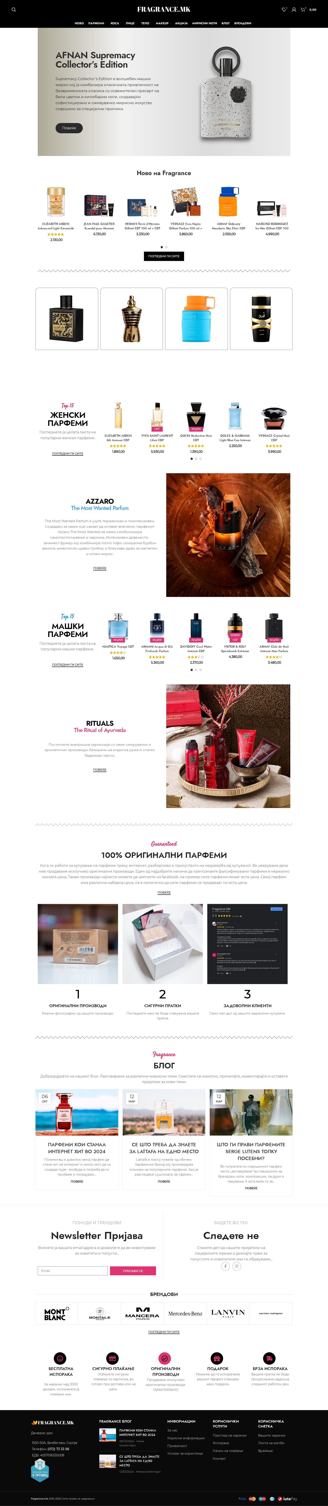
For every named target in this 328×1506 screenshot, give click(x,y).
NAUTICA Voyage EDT (118, 646)
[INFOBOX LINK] (78, 1002)
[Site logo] (164, 9)
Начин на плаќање (228, 1451)
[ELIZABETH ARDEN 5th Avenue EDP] (118, 415)
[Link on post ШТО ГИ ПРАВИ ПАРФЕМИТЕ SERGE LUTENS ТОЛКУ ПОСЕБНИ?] (251, 1112)
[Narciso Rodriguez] (270, 1313)
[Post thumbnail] (107, 1437)
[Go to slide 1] (162, 247)
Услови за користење (185, 1453)
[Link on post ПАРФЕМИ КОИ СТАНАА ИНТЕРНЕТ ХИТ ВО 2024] (76, 1112)
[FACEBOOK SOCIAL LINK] (225, 1266)
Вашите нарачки (271, 1435)
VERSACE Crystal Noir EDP (274, 437)
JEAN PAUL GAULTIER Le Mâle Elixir (131, 356)
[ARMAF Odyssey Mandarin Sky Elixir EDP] (229, 202)
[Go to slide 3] (200, 459)
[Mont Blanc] (57, 1313)
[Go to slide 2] (166, 247)
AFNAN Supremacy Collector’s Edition (95, 59)
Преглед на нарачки (230, 1435)
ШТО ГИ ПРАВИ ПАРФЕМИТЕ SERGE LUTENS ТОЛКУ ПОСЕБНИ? (251, 1151)
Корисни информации (186, 1438)
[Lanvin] (228, 1313)
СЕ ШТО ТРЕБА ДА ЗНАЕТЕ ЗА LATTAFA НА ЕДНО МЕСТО (164, 1148)
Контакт (219, 1458)
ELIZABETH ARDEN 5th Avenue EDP (118, 437)
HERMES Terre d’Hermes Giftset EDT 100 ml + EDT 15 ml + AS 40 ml (142, 228)
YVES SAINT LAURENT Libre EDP (157, 437)
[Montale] (100, 1313)
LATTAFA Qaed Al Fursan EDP (67, 356)
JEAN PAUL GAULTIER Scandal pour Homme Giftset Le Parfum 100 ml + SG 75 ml (99, 230)
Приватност (177, 1446)
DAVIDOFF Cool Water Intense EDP (196, 648)
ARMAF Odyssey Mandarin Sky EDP (196, 356)
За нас (172, 1430)
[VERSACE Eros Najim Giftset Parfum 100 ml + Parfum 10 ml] (185, 202)
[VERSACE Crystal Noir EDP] (274, 415)
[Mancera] (142, 1313)
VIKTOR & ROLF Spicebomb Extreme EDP (235, 650)
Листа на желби (271, 1443)
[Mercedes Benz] (185, 1313)
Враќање (265, 1451)
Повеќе (77, 1181)
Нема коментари (148, 1471)
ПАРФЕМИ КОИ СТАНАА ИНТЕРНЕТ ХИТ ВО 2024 (77, 1148)
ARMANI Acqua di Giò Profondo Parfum (157, 648)
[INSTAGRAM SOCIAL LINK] (236, 1266)
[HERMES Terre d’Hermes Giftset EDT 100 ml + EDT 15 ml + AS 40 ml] (142, 202)
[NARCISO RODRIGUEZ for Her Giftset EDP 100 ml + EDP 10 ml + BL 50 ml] (272, 202)
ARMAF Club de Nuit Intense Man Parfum (274, 648)
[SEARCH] (13, 9)
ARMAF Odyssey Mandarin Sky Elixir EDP (228, 226)
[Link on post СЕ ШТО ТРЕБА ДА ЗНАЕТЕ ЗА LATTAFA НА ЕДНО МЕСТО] (164, 1112)
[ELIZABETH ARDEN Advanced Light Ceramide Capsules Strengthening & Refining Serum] (56, 202)
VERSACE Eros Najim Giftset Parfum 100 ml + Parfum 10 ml (185, 228)
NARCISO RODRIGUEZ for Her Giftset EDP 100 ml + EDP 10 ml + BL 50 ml (272, 230)
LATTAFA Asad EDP (261, 356)
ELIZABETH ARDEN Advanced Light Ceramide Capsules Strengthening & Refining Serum (56, 230)
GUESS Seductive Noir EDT (196, 437)
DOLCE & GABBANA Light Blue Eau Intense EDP (235, 440)
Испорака (221, 1443)
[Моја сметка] (294, 9)
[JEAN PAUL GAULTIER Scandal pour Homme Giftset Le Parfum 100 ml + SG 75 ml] (99, 202)
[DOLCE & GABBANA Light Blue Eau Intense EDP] (235, 415)
